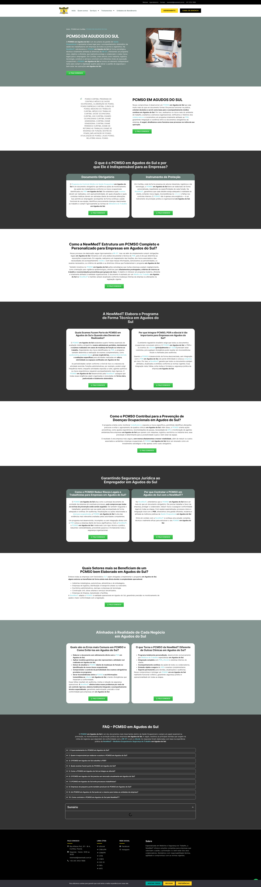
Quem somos (83, 11)
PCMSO (91, 49)
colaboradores (138, 117)
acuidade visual (86, 355)
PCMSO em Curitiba (78, 29)
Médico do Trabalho (142, 274)
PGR (112, 350)
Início (74, 11)
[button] (193, 807)
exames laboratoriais (118, 355)
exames (122, 191)
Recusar (169, 883)
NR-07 (124, 739)
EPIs (169, 430)
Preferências (184, 883)
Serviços (93, 11)
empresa (188, 359)
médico (102, 261)
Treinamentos (106, 11)
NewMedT (84, 277)
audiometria (74, 355)
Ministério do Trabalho (118, 204)
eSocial (152, 348)
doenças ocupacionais (82, 514)
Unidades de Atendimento (127, 11)
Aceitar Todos (154, 883)
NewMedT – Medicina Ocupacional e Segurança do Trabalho (127, 741)
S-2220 (173, 348)
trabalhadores (136, 425)
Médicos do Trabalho (149, 657)
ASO (162, 667)
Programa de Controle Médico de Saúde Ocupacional (93, 184)
